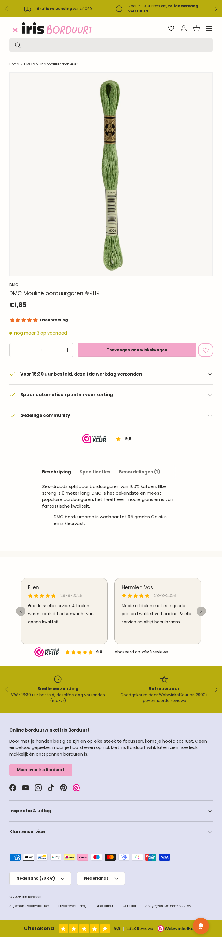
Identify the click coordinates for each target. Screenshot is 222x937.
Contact (129, 905)
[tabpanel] (111, 507)
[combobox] (111, 45)
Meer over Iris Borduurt (40, 770)
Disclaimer (104, 905)
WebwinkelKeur (173, 695)
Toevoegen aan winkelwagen (137, 350)
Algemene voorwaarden (29, 905)
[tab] (56, 472)
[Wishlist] (171, 28)
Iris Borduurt (32, 896)
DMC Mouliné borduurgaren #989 (52, 64)
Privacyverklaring (72, 905)
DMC (13, 284)
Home (14, 64)
